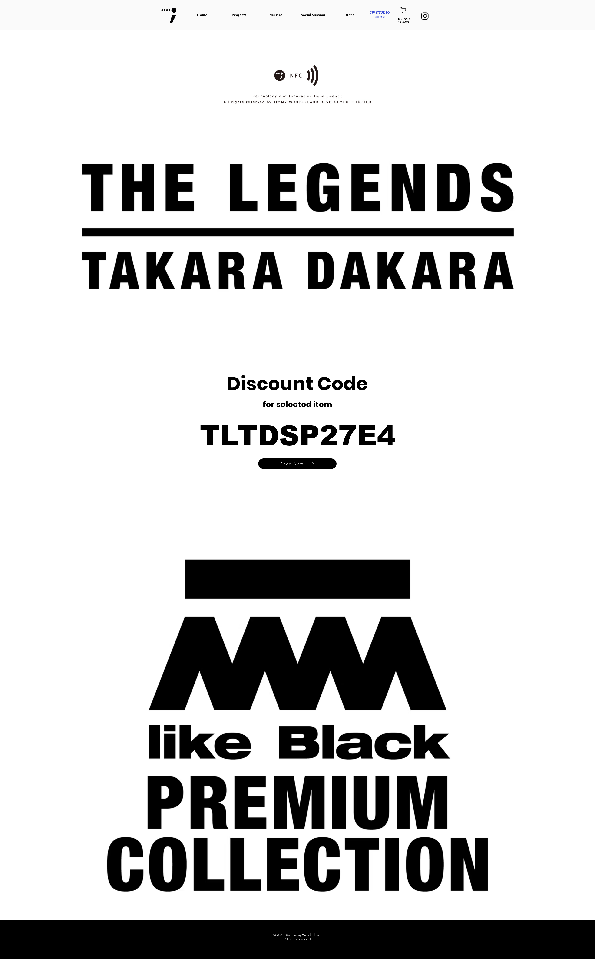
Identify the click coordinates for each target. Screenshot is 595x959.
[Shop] (403, 10)
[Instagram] (425, 16)
